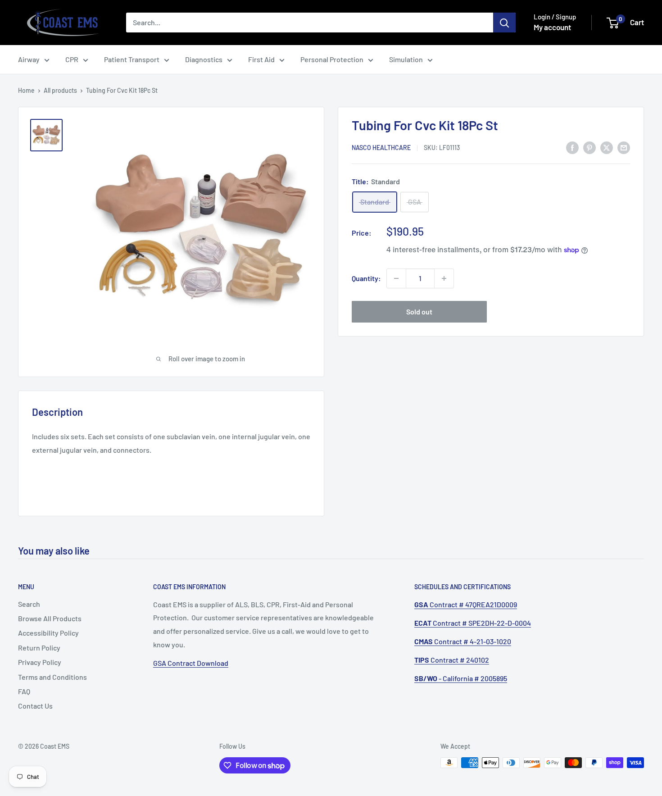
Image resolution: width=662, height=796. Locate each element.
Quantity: (366, 278)
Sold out (419, 311)
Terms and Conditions (52, 677)
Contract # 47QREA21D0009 (465, 604)
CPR (71, 59)
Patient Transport (131, 59)
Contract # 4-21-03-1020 (462, 641)
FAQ (24, 691)
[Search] (504, 22)
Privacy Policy (39, 662)
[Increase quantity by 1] (444, 278)
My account (552, 27)
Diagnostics (203, 59)
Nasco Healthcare (381, 148)
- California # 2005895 (460, 678)
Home (26, 90)
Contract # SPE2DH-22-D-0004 (472, 623)
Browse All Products (50, 618)
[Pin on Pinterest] (589, 147)
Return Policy (39, 647)
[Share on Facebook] (572, 147)
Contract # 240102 (451, 659)
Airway (29, 59)
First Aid (261, 59)
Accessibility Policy (48, 632)
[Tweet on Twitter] (606, 147)
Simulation (406, 59)
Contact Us (35, 705)
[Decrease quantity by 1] (396, 278)
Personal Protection (331, 59)
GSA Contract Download (190, 663)
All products (60, 90)
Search (29, 604)
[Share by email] (623, 147)
